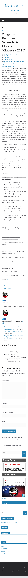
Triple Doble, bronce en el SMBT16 (14, 353)
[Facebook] (5, 301)
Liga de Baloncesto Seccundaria (11, 64)
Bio (5, 286)
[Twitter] (3, 301)
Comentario (5, 380)
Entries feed (4, 548)
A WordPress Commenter (7, 522)
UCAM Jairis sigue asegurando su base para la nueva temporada (15, 359)
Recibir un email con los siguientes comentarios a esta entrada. (12, 439)
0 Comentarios (7, 59)
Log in (2, 546)
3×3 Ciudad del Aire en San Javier (13, 331)
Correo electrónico (8, 412)
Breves (4, 31)
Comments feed (5, 551)
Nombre (5, 403)
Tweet (9, 280)
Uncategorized (5, 537)
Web (3, 421)
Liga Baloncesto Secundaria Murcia (13, 62)
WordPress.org (5, 554)
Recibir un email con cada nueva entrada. (11, 447)
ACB (17, 522)
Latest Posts (8, 288)
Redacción (6, 57)
